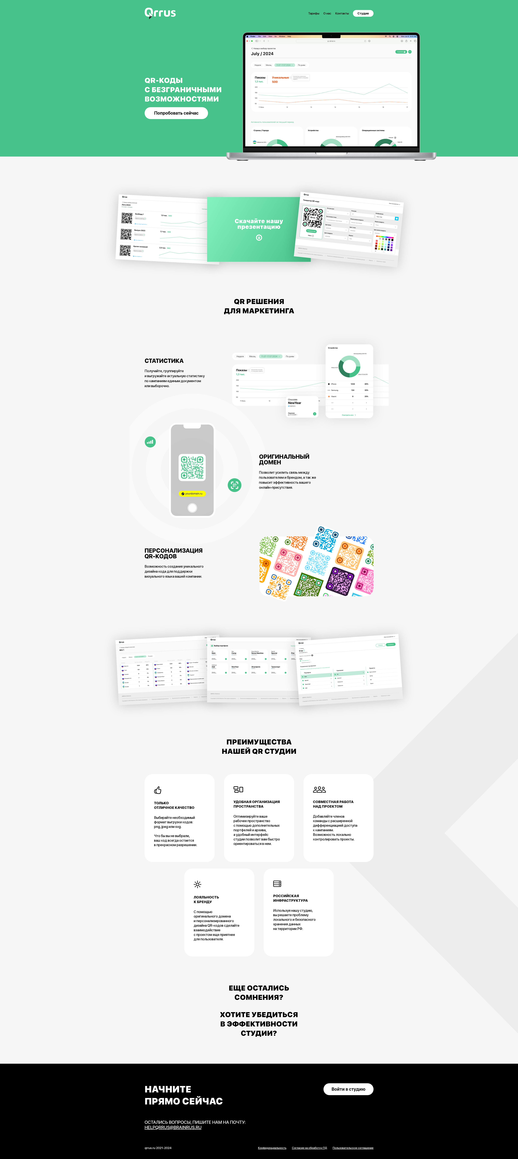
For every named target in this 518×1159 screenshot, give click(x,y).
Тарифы (313, 13)
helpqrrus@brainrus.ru (173, 1127)
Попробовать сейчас (176, 113)
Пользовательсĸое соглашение (353, 1148)
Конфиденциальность (272, 1148)
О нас (327, 13)
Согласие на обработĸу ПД (309, 1148)
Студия (363, 13)
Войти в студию (348, 1089)
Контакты (342, 13)
